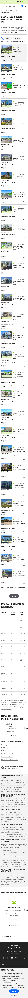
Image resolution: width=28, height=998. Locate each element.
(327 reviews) (20, 519)
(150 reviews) (20, 192)
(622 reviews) (20, 571)
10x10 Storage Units (6, 751)
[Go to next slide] (26, 728)
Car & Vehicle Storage (7, 756)
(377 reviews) (20, 138)
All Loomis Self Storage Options (9, 759)
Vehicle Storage (17, 38)
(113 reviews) (20, 314)
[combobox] (14, 6)
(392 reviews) (20, 411)
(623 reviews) (20, 372)
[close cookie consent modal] (26, 970)
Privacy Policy (8, 982)
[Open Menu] (2, 6)
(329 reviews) (20, 447)
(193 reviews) (20, 483)
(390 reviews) (20, 208)
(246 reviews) (20, 391)
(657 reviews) (20, 353)
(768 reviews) (20, 333)
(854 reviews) (20, 263)
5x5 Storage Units (6, 745)
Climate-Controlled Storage (8, 753)
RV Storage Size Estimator (17, 866)
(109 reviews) (20, 279)
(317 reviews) (20, 537)
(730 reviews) (20, 174)
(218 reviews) (20, 47)
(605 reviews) (20, 102)
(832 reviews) (20, 226)
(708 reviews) (20, 65)
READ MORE (14, 32)
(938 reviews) (20, 120)
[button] (14, 59)
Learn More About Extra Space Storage (13, 952)
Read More (14, 919)
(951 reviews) (20, 296)
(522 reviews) (20, 84)
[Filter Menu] (2, 38)
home (3, 10)
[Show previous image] (3, 49)
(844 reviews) (20, 501)
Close (14, 991)
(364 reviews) (20, 244)
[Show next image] (11, 49)
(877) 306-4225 (14, 948)
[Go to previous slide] (2, 728)
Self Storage (8, 38)
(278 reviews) (20, 555)
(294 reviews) (20, 465)
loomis (18, 10)
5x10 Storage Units (6, 748)
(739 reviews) (20, 156)
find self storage (10, 10)
